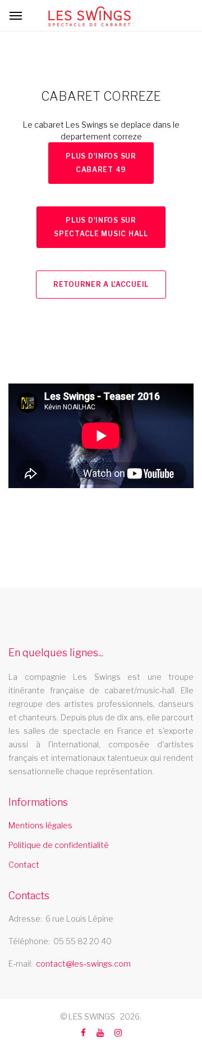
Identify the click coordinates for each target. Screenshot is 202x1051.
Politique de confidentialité (58, 845)
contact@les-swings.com (83, 963)
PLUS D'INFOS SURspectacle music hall (101, 227)
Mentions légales (40, 825)
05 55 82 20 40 (82, 941)
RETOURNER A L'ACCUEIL (101, 284)
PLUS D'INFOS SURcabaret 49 (101, 163)
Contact (23, 864)
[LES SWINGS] (89, 16)
